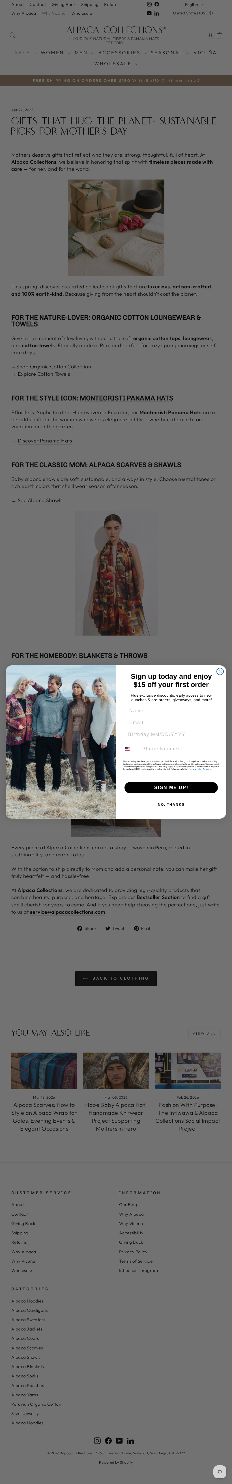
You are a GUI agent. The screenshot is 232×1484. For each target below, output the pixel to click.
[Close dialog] (220, 671)
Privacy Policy (196, 769)
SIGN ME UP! (171, 787)
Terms (208, 769)
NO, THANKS (171, 805)
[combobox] (130, 749)
